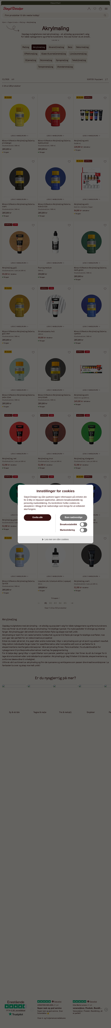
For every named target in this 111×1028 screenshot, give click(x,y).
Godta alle (37, 517)
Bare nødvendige (73, 517)
